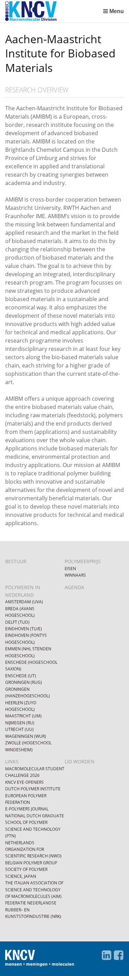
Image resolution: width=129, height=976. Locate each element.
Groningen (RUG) (23, 682)
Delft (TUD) (17, 622)
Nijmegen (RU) (19, 722)
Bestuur (15, 561)
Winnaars (75, 575)
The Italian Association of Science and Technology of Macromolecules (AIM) (34, 889)
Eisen (70, 568)
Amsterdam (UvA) (24, 601)
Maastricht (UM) (23, 715)
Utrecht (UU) (19, 729)
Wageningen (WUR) (25, 736)
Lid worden (80, 761)
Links (12, 761)
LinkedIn (106, 955)
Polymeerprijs (83, 561)
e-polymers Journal (27, 808)
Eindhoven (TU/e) (23, 628)
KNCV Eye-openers (24, 782)
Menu (116, 11)
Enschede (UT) (20, 675)
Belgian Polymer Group (31, 862)
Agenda (74, 587)
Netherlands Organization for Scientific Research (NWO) (33, 849)
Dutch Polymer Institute (33, 788)
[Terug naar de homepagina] (52, 11)
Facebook (118, 955)
